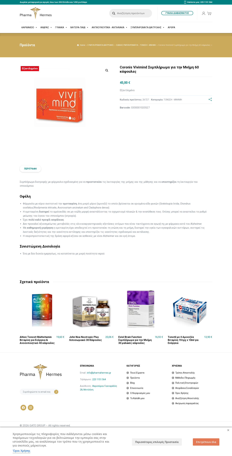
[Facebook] (23, 407)
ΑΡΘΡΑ (171, 27)
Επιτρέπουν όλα (206, 442)
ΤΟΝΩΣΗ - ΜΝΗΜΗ (148, 45)
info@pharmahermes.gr (99, 372)
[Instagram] (30, 407)
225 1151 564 (99, 379)
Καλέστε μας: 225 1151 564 (199, 2)
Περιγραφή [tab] (30, 168)
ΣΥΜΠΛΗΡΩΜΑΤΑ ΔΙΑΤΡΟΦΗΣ (146, 27)
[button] (107, 70)
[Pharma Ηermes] (36, 13)
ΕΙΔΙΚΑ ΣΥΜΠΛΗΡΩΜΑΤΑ (127, 45)
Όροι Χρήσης (21, 451)
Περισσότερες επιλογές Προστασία (157, 442)
